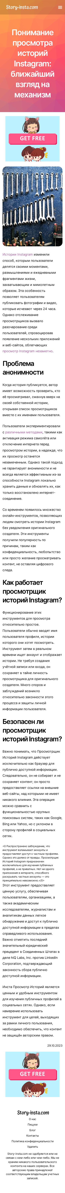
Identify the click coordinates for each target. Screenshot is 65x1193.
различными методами (23, 432)
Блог (32, 1130)
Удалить (32, 1146)
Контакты (32, 1135)
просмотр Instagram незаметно (28, 351)
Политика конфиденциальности (33, 1141)
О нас (32, 1119)
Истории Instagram (18, 254)
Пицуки (33, 1124)
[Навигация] (60, 7)
